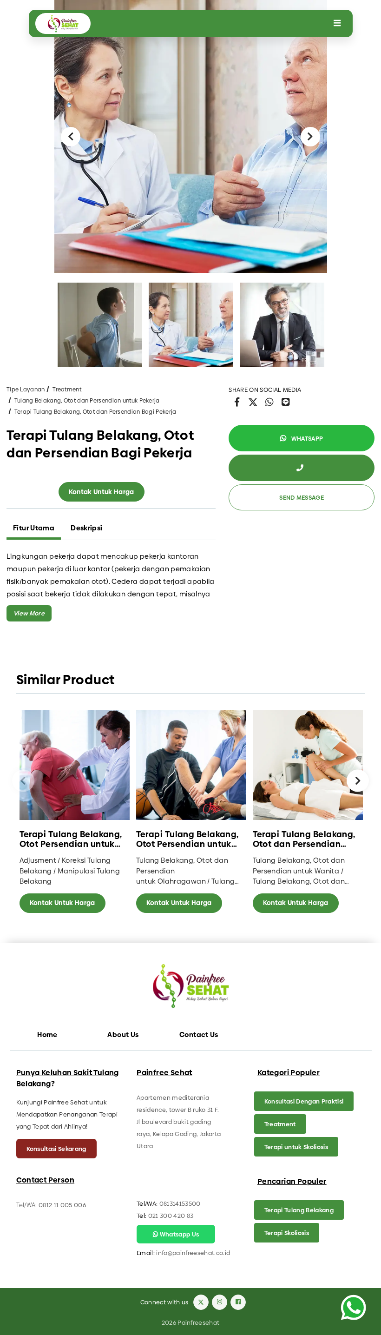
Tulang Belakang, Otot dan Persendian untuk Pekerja (87, 400)
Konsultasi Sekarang (56, 1148)
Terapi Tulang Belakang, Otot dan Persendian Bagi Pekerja (95, 412)
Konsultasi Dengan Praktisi (303, 1101)
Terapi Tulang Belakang (299, 1210)
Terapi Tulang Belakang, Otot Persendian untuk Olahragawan (187, 839)
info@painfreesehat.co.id (193, 1253)
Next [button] (310, 136)
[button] (29, 613)
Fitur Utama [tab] (33, 528)
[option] (190, 136)
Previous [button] (70, 136)
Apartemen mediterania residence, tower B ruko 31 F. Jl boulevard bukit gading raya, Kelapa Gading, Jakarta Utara (179, 1121)
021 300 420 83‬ (171, 1215)
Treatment (67, 389)
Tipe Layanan (26, 389)
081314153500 (180, 1203)
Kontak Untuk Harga (101, 491)
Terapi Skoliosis (286, 1233)
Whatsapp (306, 438)
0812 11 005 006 (62, 1205)
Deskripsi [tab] (86, 528)
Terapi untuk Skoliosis (296, 1147)
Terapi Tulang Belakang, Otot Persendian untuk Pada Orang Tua (71, 839)
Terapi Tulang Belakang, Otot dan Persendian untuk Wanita (304, 839)
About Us (122, 1034)
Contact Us (198, 1034)
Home (47, 1034)
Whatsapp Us (178, 1234)
